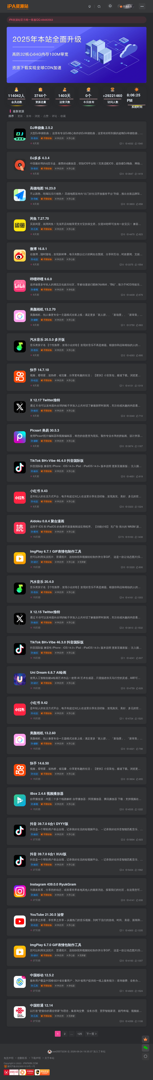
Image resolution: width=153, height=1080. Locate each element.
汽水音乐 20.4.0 (42, 581)
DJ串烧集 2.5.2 (41, 127)
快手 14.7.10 (39, 369)
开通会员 (127, 6)
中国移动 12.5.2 (42, 975)
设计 (36, 561)
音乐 (36, 138)
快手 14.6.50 (39, 763)
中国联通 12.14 (41, 1005)
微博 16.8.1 (38, 248)
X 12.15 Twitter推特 (45, 611)
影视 (36, 289)
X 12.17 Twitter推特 (45, 400)
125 (79, 1034)
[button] (7, 54)
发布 (28, 116)
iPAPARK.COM (30, 1063)
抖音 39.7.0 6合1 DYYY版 (49, 823)
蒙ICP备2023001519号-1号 (21, 1066)
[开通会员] (145, 1039)
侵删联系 (22, 1058)
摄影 (36, 319)
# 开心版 (71, 138)
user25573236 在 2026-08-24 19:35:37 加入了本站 (78, 1051)
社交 (36, 259)
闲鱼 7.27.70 (39, 218)
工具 (36, 228)
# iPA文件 (59, 138)
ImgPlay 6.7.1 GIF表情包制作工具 (55, 551)
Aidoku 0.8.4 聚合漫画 (47, 521)
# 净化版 (71, 289)
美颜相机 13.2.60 (43, 732)
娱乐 (36, 410)
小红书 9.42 (39, 702)
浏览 (37, 116)
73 (122, 537)
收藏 (63, 116)
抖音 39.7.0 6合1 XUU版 (48, 854)
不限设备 (48, 138)
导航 (36, 198)
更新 (20, 116)
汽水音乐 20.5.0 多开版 (47, 339)
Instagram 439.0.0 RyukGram (53, 884)
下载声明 (36, 1058)
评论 (54, 116)
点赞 (46, 116)
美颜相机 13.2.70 (43, 309)
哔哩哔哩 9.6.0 (41, 278)
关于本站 (49, 1058)
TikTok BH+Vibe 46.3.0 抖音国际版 (57, 642)
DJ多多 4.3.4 (39, 157)
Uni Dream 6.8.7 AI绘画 (48, 672)
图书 (36, 531)
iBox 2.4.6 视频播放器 (46, 793)
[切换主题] (145, 1056)
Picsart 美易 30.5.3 (44, 430)
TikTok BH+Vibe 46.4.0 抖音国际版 (57, 460)
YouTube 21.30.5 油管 (47, 914)
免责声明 (8, 1058)
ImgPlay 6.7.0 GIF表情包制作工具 (55, 944)
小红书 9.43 (39, 490)
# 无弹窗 (82, 561)
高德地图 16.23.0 (43, 188)
